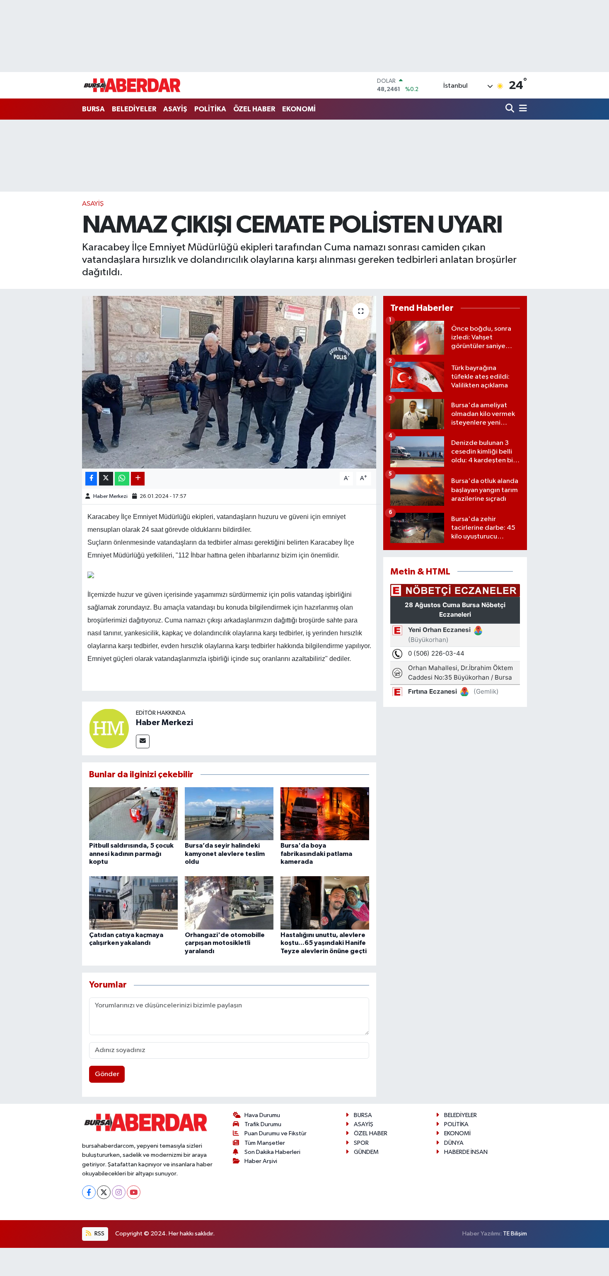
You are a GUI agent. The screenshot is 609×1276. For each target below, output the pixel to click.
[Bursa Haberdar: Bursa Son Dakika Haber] (131, 85)
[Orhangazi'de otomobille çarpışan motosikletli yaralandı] (229, 902)
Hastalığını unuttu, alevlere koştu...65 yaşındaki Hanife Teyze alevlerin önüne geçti (323, 943)
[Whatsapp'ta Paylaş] (122, 478)
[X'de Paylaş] (106, 478)
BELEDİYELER (134, 109)
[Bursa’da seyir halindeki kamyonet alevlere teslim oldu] (229, 813)
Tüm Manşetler (264, 1143)
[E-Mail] (143, 741)
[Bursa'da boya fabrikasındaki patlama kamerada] (324, 813)
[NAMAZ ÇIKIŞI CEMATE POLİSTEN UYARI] (229, 382)
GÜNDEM (366, 1152)
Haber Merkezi (110, 496)
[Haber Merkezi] (109, 728)
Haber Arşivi (260, 1161)
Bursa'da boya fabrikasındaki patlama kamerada (316, 853)
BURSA (93, 109)
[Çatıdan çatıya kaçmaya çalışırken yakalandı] (133, 902)
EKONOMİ (299, 109)
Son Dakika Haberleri (272, 1152)
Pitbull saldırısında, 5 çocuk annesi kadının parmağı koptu (131, 853)
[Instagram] (119, 1192)
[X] (104, 1192)
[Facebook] (89, 1192)
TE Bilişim (515, 1233)
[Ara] (510, 109)
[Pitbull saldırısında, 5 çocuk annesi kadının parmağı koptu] (133, 813)
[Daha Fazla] (138, 478)
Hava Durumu (262, 1115)
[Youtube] (133, 1192)
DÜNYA (454, 1143)
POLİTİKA (210, 109)
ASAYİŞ (175, 109)
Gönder (107, 1074)
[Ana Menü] (521, 109)
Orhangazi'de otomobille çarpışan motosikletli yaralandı (225, 943)
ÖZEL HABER (254, 109)
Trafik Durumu (262, 1124)
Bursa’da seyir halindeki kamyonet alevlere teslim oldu (225, 853)
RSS (98, 1233)
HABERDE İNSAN (466, 1152)
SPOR (361, 1143)
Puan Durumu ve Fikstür (275, 1133)
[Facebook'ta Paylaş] (91, 478)
